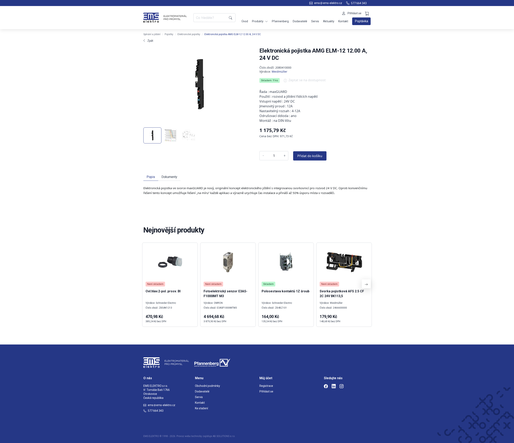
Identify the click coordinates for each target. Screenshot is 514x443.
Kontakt (343, 21)
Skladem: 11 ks (269, 80)
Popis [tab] (151, 177)
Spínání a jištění (151, 34)
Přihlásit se (266, 391)
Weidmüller (279, 71)
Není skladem (155, 284)
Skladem (268, 284)
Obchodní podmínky (207, 385)
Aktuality (328, 21)
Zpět (150, 40)
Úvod (245, 21)
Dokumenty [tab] (169, 177)
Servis (315, 21)
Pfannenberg (280, 21)
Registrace (266, 385)
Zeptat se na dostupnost (307, 80)
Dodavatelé (300, 21)
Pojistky (169, 34)
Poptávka (361, 21)
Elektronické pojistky (188, 34)
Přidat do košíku (309, 156)
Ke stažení (201, 408)
